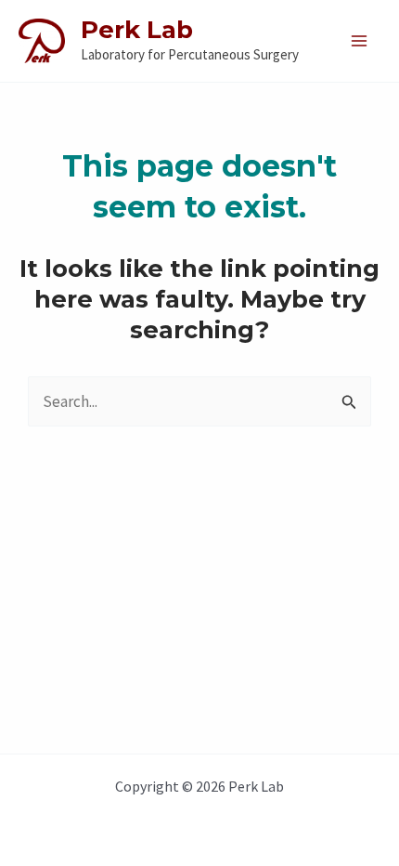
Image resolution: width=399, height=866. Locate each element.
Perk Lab (137, 30)
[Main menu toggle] (360, 41)
